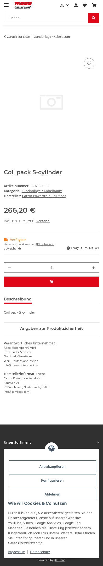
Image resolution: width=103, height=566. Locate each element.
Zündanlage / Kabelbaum (42, 191)
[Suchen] (93, 18)
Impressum (16, 552)
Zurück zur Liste (18, 36)
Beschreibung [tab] (18, 299)
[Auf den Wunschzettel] (89, 63)
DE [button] (61, 5)
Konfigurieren (52, 480)
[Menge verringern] (9, 267)
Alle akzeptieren (52, 466)
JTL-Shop (59, 560)
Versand (43, 221)
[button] (76, 5)
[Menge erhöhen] (93, 267)
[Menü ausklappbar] (6, 3)
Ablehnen (52, 494)
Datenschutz (40, 552)
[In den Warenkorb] (7, 51)
